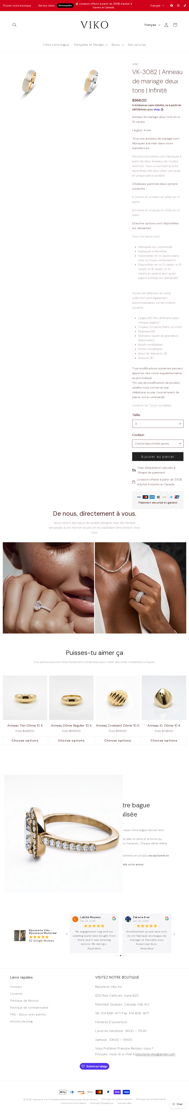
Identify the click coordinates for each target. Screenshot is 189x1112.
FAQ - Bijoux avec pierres (28, 1014)
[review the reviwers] (114, 923)
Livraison (16, 994)
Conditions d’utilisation (73, 1103)
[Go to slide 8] (120, 955)
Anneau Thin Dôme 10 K (25, 725)
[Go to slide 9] (123, 955)
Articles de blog (21, 1021)
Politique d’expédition (102, 1103)
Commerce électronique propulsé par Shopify (73, 1099)
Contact (16, 987)
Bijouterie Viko (41, 1099)
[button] (14, 24)
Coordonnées (125, 1103)
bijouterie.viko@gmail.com (155, 1054)
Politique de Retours (24, 1001)
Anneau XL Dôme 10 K (164, 725)
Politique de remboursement (117, 1099)
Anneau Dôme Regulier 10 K (71, 725)
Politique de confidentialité (29, 1008)
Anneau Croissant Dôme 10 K (117, 725)
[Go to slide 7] (117, 955)
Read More (94, 948)
